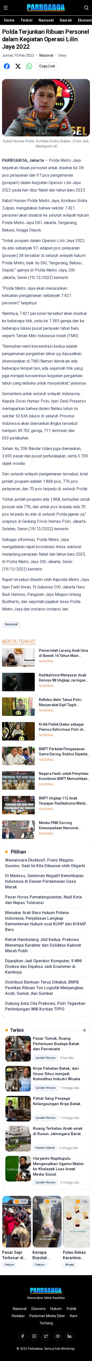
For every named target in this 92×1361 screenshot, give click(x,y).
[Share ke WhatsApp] (29, 66)
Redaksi (18, 1316)
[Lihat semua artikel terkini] (84, 1030)
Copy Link (47, 66)
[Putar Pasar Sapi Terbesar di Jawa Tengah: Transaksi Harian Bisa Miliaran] (16, 1221)
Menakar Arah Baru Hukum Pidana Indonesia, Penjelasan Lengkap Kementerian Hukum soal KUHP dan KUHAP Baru (45, 921)
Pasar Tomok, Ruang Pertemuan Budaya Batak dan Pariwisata (56, 1043)
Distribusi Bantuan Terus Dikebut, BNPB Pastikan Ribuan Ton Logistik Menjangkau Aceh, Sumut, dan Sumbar (44, 988)
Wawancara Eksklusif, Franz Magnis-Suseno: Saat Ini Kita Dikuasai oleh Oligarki (45, 863)
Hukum (56, 1309)
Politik (71, 1309)
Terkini (26, 20)
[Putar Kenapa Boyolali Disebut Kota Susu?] (47, 1221)
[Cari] (86, 7)
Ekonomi (38, 1309)
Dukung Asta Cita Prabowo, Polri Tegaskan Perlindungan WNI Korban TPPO (45, 1006)
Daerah (66, 20)
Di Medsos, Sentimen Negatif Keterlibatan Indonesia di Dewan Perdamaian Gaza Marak (44, 881)
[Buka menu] (5, 7)
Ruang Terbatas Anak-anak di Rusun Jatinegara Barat (58, 1131)
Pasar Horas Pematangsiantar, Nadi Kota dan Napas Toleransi (43, 900)
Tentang (46, 1323)
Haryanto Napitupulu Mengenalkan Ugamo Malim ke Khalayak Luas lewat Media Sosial (58, 1166)
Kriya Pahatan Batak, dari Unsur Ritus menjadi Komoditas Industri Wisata (56, 1073)
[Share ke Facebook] (6, 66)
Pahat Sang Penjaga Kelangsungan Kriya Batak (56, 1101)
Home (9, 20)
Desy (62, 55)
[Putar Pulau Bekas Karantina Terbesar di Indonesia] (77, 1221)
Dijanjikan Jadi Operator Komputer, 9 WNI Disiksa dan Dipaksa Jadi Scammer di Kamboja (43, 966)
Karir (73, 1316)
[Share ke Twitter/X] (17, 66)
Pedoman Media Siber (47, 1316)
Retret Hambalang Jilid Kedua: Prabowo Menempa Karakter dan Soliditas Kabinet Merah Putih (43, 945)
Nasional (46, 20)
